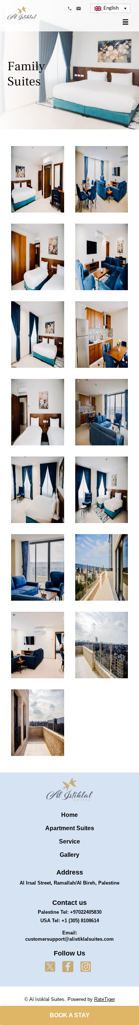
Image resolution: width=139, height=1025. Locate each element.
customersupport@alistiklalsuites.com (69, 939)
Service (69, 841)
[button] (110, 8)
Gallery (69, 855)
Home (69, 815)
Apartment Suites (69, 828)
